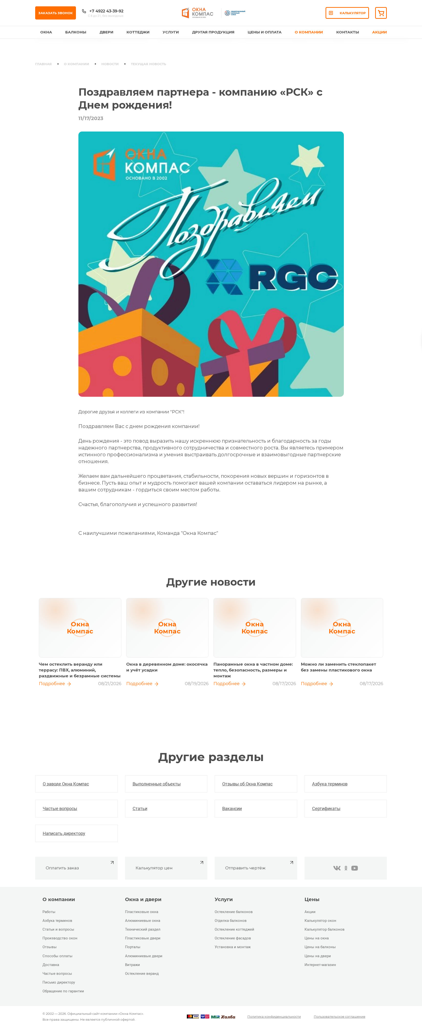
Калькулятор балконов (325, 929)
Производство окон (59, 938)
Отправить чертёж (245, 867)
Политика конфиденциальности (274, 1016)
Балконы (75, 32)
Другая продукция (213, 32)
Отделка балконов (231, 920)
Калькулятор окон (320, 920)
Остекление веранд (142, 973)
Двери (106, 32)
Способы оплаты (57, 956)
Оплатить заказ (62, 867)
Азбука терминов (330, 783)
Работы (48, 912)
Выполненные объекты (157, 783)
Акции (379, 32)
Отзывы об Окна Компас (247, 783)
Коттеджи (138, 32)
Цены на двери (318, 956)
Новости (110, 64)
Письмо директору (58, 982)
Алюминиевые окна (142, 920)
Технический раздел (142, 929)
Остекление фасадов (233, 938)
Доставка (50, 965)
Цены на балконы (320, 947)
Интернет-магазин (320, 965)
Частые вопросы (60, 808)
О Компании (309, 32)
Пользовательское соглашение (339, 1016)
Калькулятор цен (154, 867)
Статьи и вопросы (58, 929)
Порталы (132, 947)
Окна (46, 32)
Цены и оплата (265, 32)
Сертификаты (326, 808)
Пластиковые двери (142, 938)
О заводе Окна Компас (66, 783)
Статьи (140, 808)
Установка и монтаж (233, 947)
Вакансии (232, 808)
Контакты (347, 32)
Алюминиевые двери (143, 956)
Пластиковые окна (141, 912)
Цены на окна (317, 938)
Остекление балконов (234, 912)
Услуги (171, 32)
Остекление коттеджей (234, 929)
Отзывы (49, 947)
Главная (43, 64)
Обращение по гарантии (63, 991)
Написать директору (64, 833)
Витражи (132, 965)
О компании (76, 64)
